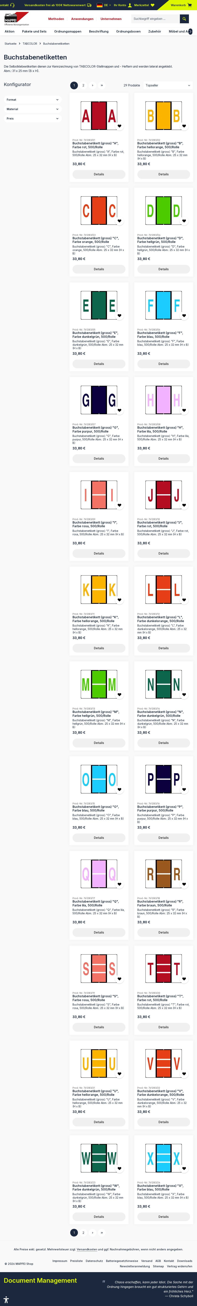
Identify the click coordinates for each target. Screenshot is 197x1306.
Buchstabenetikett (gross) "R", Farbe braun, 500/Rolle (160, 903)
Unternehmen (111, 19)
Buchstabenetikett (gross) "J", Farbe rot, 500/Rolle (160, 524)
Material (12, 109)
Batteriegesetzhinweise (122, 1260)
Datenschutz (94, 1260)
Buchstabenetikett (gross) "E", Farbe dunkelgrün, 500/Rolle (95, 335)
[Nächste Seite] (92, 85)
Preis (10, 118)
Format (11, 99)
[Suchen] (184, 18)
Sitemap (158, 1266)
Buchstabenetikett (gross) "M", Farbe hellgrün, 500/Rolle (96, 714)
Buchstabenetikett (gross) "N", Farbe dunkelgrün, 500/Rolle (160, 714)
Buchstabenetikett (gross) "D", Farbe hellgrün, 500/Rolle (160, 240)
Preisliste (76, 1260)
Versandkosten (87, 1249)
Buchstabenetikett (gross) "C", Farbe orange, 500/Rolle (96, 240)
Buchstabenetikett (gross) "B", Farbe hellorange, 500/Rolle (160, 145)
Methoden (56, 19)
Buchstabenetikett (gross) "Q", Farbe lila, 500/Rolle (96, 903)
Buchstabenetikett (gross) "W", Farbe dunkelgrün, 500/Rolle (96, 1187)
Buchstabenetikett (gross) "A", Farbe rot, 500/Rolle (96, 145)
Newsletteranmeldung (135, 1266)
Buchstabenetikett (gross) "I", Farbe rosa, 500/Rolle (95, 524)
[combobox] (155, 18)
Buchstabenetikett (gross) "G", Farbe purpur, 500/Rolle (96, 429)
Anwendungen (82, 19)
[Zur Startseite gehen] (17, 19)
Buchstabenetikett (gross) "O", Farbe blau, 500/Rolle (96, 808)
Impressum (60, 1260)
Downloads (184, 1260)
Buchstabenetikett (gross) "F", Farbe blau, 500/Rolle (160, 335)
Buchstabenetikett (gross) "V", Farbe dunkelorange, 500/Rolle (160, 1093)
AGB (158, 1260)
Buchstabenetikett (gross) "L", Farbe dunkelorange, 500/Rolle (160, 619)
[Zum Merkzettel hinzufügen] (119, 126)
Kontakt (169, 1260)
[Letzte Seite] (102, 85)
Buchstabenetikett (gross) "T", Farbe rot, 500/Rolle (160, 998)
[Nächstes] (190, 31)
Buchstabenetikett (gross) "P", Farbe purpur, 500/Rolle (160, 808)
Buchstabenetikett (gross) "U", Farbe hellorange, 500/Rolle (96, 1093)
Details (99, 174)
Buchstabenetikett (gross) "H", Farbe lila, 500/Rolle (160, 429)
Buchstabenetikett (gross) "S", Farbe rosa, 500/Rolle (96, 998)
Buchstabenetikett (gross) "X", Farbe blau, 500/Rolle (160, 1187)
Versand (146, 1260)
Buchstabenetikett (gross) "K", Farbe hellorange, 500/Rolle (96, 619)
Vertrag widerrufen (179, 1266)
